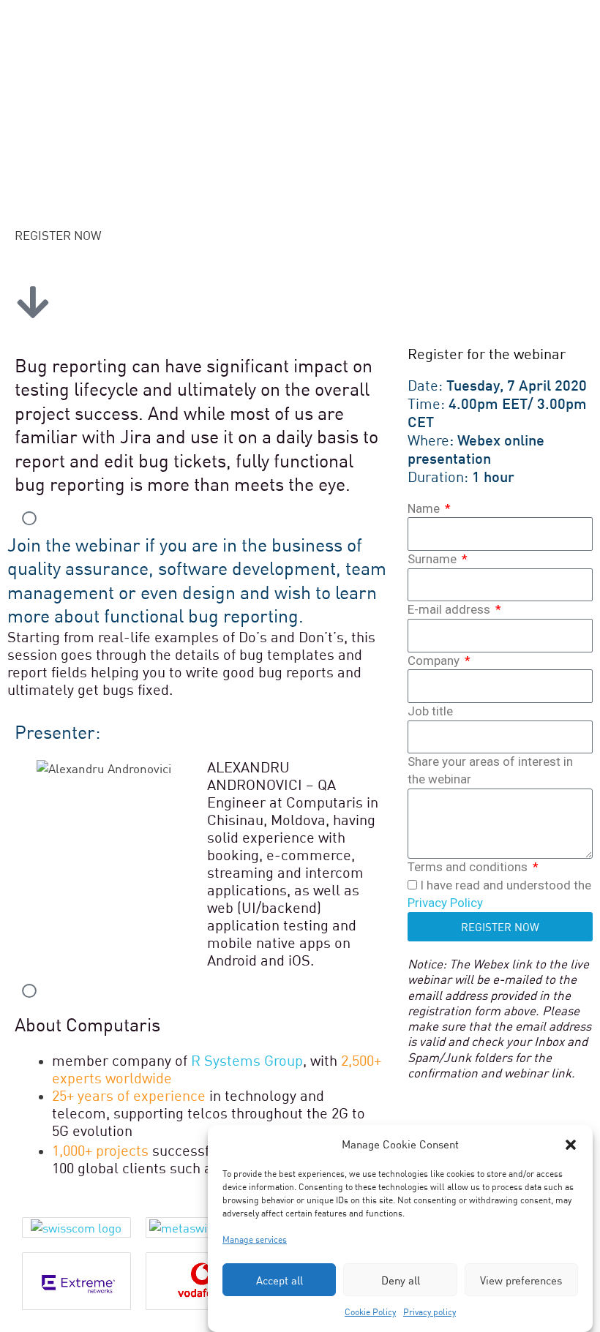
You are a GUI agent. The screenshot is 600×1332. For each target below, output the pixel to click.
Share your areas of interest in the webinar (490, 770)
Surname (434, 559)
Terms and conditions (469, 866)
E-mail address (450, 609)
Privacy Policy (445, 902)
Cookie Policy (370, 1311)
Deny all (400, 1280)
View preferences (521, 1280)
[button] (570, 1144)
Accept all (279, 1280)
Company (435, 660)
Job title (430, 711)
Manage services (254, 1239)
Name (425, 508)
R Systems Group (247, 1060)
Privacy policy (429, 1311)
